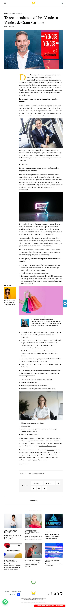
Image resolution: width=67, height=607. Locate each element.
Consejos (27, 560)
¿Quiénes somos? (16, 592)
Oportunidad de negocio (15, 13)
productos (50, 450)
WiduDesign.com (38, 599)
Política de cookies (41, 602)
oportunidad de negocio (38, 473)
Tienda (7, 592)
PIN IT (41, 133)
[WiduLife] (33, 3)
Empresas (47, 560)
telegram (65, 303)
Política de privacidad (31, 602)
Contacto (12, 594)
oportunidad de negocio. (47, 446)
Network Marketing (10, 532)
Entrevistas (28, 530)
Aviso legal (23, 602)
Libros (6, 13)
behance (18, 594)
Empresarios (34, 319)
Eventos (47, 531)
